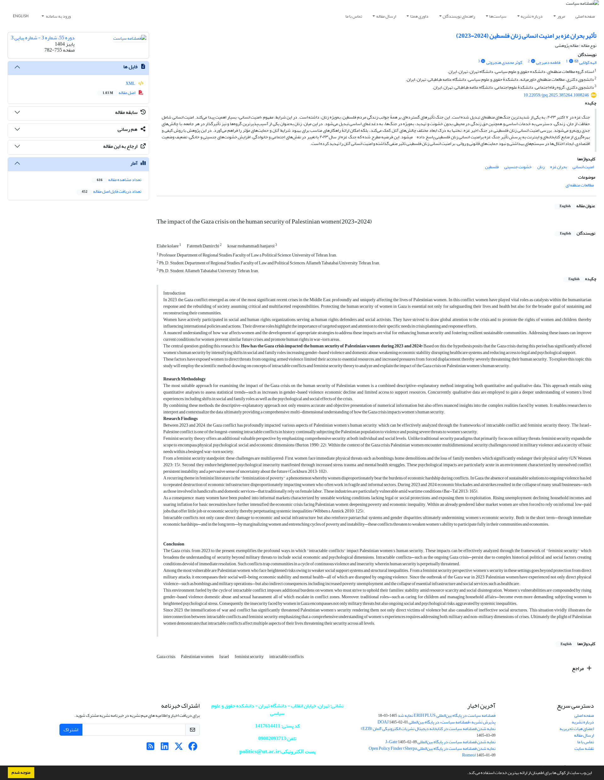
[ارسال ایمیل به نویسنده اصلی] (576, 61)
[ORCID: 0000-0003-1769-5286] (483, 61)
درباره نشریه (532, 16)
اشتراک (71, 729)
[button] (466, 773)
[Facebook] (193, 748)
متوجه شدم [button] (21, 772)
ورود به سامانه (58, 16)
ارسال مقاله (386, 16)
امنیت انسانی (583, 167)
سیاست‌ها (497, 16)
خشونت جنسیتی (518, 167)
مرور (561, 16)
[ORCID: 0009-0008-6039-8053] (532, 61)
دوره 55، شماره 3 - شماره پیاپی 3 (43, 37)
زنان (541, 167)
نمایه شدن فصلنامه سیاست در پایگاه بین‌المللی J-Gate (440, 742)
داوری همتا (419, 16)
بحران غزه (558, 167)
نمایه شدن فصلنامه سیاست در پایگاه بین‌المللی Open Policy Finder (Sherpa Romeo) (432, 751)
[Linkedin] (164, 748)
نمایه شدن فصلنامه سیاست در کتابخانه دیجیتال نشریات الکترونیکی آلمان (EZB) (428, 728)
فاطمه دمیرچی (548, 62)
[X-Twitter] (179, 748)
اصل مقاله (119, 92)
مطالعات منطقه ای (580, 185)
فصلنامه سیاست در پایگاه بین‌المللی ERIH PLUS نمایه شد (446, 715)
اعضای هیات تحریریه (577, 728)
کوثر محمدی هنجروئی (504, 62)
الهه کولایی (587, 62)
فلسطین (492, 167)
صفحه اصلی (585, 16)
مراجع (578, 668)
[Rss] (150, 748)
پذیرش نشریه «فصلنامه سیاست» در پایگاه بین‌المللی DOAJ (436, 722)
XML (131, 83)
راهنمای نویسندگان (459, 16)
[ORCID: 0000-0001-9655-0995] (570, 61)
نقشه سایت (584, 748)
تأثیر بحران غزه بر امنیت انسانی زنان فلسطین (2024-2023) (526, 36)
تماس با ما (353, 16)
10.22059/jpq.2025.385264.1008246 (556, 95)
